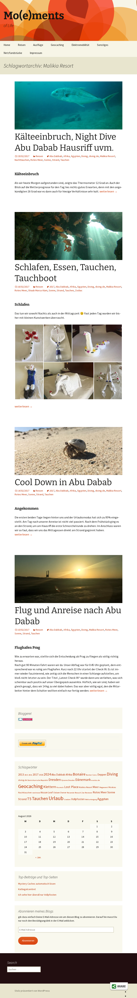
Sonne (47, 159)
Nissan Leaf (47, 792)
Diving (84, 156)
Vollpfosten (78, 799)
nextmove (36, 793)
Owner (63, 792)
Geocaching (57, 45)
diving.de (94, 156)
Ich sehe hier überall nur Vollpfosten (37, 894)
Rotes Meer (37, 159)
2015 (26, 775)
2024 (47, 774)
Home (7, 45)
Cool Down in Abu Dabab (63, 482)
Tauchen (64, 159)
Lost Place (71, 787)
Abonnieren (28, 940)
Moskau (112, 787)
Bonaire (79, 774)
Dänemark (83, 779)
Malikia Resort (107, 156)
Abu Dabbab (55, 156)
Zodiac (78, 290)
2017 (51, 286)
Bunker (89, 775)
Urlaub (56, 798)
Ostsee (56, 792)
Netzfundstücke (13, 53)
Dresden (55, 779)
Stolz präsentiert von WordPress (32, 990)
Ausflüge (38, 45)
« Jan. (38, 857)
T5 (29, 798)
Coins (94, 775)
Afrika (67, 156)
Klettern (49, 787)
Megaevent (103, 787)
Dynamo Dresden (68, 780)
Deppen (101, 774)
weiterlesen (108, 191)
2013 (21, 774)
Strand (55, 159)
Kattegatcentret (27, 889)
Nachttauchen (22, 159)
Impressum (36, 53)
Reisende (70, 793)
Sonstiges (102, 45)
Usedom (67, 799)
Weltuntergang (91, 799)
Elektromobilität (80, 45)
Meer (96, 787)
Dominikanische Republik (37, 780)
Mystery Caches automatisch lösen (36, 883)
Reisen (22, 45)
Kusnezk (60, 787)
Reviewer (88, 793)
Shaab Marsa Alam (37, 290)
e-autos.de (95, 780)
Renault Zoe (79, 793)
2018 (41, 774)
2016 (30, 775)
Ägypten (75, 156)
